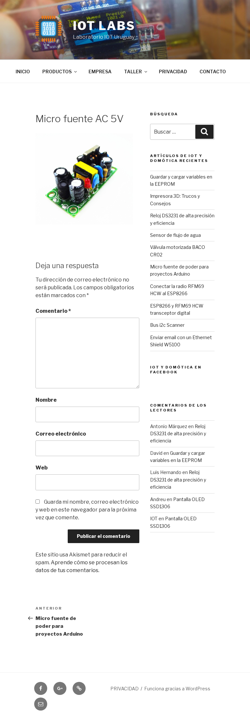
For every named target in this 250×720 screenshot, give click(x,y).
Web (41, 468)
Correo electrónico (60, 434)
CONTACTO (213, 71)
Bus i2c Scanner (167, 325)
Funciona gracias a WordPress (177, 688)
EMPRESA (100, 71)
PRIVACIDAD (173, 71)
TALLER (133, 71)
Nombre (46, 400)
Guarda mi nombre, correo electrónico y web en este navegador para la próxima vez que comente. (87, 510)
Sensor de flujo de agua (175, 235)
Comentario (53, 311)
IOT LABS (104, 26)
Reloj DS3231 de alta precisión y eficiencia (178, 434)
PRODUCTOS (57, 71)
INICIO (23, 71)
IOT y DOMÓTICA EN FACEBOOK (175, 369)
